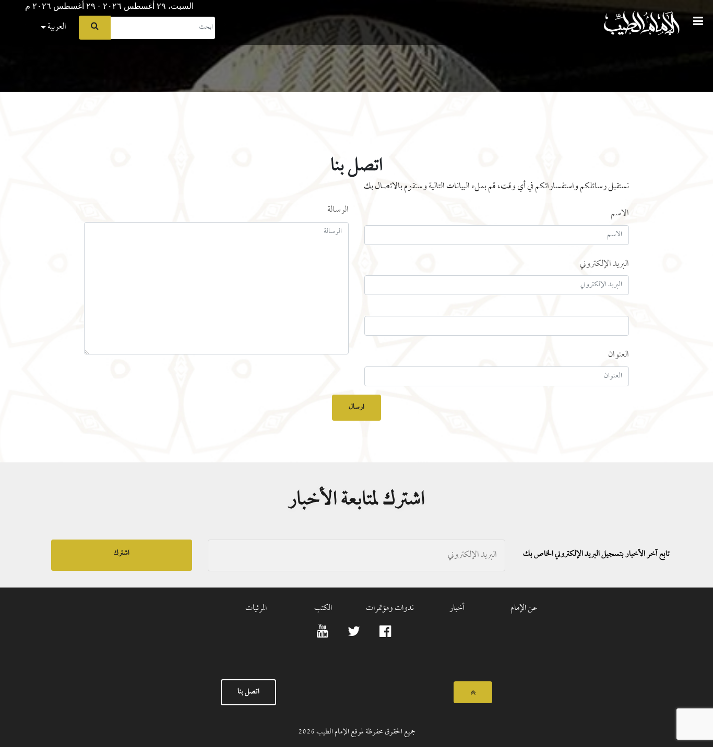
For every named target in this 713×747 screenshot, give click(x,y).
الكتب (323, 608)
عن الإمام (523, 608)
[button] (8, 3)
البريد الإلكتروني (604, 264)
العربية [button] (56, 26)
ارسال (356, 407)
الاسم (620, 213)
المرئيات (256, 608)
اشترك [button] (121, 553)
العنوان (618, 354)
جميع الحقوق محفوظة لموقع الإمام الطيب (365, 732)
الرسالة (338, 210)
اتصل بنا (248, 692)
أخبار (457, 608)
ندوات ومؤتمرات (390, 608)
